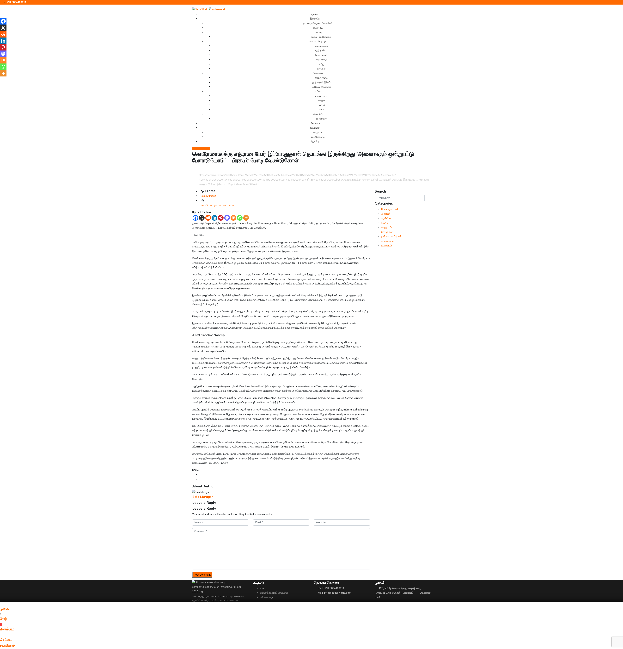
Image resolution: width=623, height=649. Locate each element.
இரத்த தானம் (321, 77)
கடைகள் (321, 68)
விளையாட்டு (388, 241)
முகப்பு (315, 14)
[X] (202, 218)
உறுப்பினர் (315, 127)
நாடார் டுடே (318, 27)
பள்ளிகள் (321, 105)
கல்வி (318, 91)
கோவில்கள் (321, 118)
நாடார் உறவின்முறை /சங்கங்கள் (318, 23)
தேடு (3, 618)
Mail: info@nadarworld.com (334, 592)
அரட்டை (6, 639)
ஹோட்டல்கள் (321, 55)
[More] (246, 218)
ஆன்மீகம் (318, 114)
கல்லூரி (321, 100)
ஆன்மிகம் (387, 218)
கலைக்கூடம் (321, 96)
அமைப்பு (318, 32)
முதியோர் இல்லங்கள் (321, 87)
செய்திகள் (207, 205)
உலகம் (384, 222)
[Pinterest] (221, 218)
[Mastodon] (227, 218)
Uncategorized (389, 209)
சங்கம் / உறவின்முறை (321, 37)
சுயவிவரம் (7, 645)
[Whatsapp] (240, 218)
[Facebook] (195, 218)
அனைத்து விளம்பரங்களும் (274, 592)
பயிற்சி (321, 109)
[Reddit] (208, 218)
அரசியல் (386, 213)
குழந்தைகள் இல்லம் (321, 82)
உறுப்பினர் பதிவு (318, 137)
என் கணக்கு (266, 597)
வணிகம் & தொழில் (318, 41)
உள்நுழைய (318, 132)
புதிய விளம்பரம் (202, 148)
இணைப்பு (315, 18)
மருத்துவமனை (321, 46)
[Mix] (233, 218)
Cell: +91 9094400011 (331, 588)
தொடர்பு (315, 141)
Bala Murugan (208, 195)
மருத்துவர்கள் (321, 50)
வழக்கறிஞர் (321, 59)
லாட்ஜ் (321, 64)
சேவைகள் (318, 73)
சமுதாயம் (386, 227)
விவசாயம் (386, 245)
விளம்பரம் (315, 123)
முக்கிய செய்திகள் (224, 205)
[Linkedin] (214, 218)
